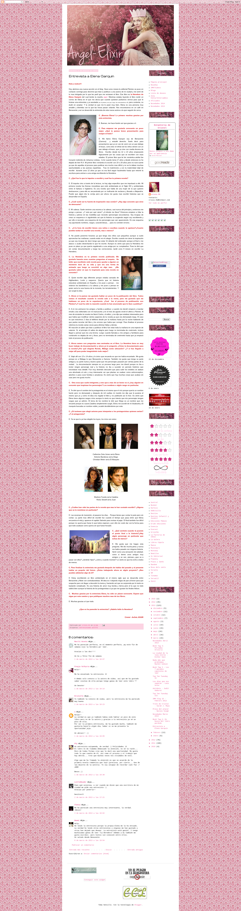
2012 (153, 740)
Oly (75, 744)
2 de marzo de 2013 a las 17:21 (89, 797)
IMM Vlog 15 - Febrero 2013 (160, 700)
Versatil (155, 578)
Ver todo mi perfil (158, 203)
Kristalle (78, 696)
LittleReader (80, 782)
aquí (105, 97)
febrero (157, 732)
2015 (153, 599)
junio (156, 628)
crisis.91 (155, 194)
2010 (153, 747)
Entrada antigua (135, 850)
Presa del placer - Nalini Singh (161, 710)
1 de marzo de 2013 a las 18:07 (89, 659)
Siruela (154, 570)
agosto (156, 621)
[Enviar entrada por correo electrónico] (103, 625)
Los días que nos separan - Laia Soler (161, 683)
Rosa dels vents (158, 567)
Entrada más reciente (79, 850)
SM (152, 573)
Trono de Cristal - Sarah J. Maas (161, 705)
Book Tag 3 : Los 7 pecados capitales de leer (161, 670)
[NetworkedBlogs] (159, 262)
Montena (154, 551)
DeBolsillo (156, 511)
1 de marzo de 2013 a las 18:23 (89, 704)
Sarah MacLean (157, 155)
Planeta (154, 559)
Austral (154, 502)
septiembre (158, 618)
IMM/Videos (156, 88)
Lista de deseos (158, 93)
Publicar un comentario (83, 845)
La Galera (155, 540)
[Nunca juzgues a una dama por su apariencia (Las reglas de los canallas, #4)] (162, 150)
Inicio (109, 850)
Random (154, 565)
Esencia (154, 527)
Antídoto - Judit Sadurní (161, 689)
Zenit (153, 581)
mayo (155, 631)
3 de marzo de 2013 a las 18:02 (89, 813)
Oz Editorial (157, 556)
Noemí (77, 820)
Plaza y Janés (157, 562)
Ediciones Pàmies (159, 521)
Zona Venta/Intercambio (159, 97)
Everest (154, 529)
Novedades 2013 (158, 106)
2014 (153, 602)
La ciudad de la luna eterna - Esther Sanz (160, 655)
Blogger (138, 905)
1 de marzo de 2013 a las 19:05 (89, 736)
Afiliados (155, 101)
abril (156, 635)
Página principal (159, 82)
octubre (157, 615)
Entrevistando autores (88, 628)
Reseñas (154, 85)
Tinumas (154, 576)
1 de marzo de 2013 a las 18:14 (89, 689)
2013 (153, 605)
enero (156, 736)
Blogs (153, 90)
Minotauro (155, 548)
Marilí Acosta (80, 642)
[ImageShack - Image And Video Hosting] (150, 221)
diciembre (158, 608)
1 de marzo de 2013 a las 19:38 (89, 775)
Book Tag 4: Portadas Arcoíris (158, 648)
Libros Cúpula (157, 542)
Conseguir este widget (94, 880)
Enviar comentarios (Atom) (96, 854)
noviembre (158, 612)
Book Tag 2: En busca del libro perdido (161, 721)
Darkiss (154, 508)
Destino (154, 513)
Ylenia (77, 805)
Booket (154, 505)
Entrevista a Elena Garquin (160, 727)
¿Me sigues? (159, 266)
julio (156, 625)
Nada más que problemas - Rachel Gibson (160, 662)
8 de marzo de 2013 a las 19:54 (89, 840)
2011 (153, 743)
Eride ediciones (158, 524)
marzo (156, 638)
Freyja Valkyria (81, 667)
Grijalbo (155, 532)
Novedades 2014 (158, 103)
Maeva (153, 545)
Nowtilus (155, 553)
